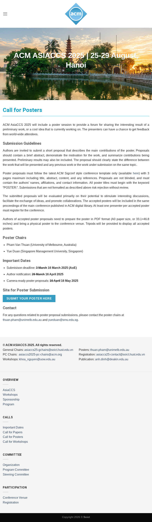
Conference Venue (15, 497)
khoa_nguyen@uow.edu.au (37, 359)
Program (8, 404)
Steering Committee (16, 474)
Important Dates (13, 427)
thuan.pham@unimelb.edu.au (22, 319)
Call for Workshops (15, 441)
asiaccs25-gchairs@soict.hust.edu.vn (48, 349)
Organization (11, 464)
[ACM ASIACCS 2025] (76, 14)
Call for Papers (12, 432)
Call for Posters (13, 436)
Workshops (10, 394)
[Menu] (5, 14)
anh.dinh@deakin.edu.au (111, 359)
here (136, 173)
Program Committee (16, 469)
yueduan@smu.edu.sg (63, 319)
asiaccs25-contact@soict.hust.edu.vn (120, 354)
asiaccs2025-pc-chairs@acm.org (40, 354)
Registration (11, 502)
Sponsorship (11, 399)
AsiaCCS (9, 390)
